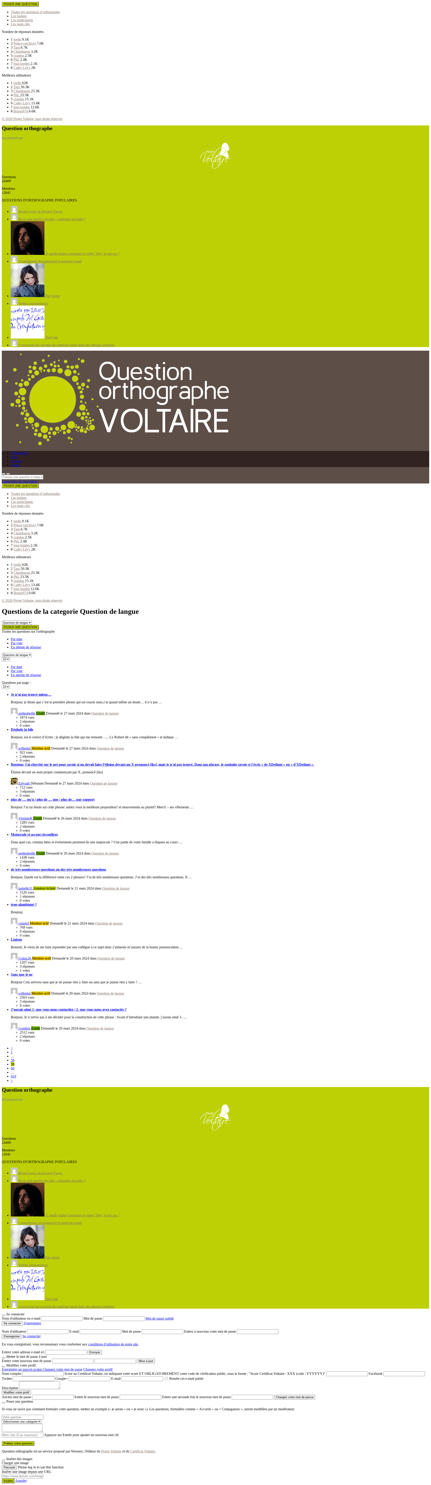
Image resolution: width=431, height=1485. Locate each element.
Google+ (61, 1378)
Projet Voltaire (111, 1451)
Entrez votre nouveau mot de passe (26, 1361)
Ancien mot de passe (16, 1397)
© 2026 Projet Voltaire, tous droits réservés (32, 119)
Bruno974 (21, 111)
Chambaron (22, 51)
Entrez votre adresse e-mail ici (23, 1352)
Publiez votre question (18, 1443)
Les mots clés (20, 24)
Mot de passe (93, 1318)
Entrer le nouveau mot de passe (97, 1397)
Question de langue (105, 713)
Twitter (7, 1378)
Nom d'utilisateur (14, 1331)
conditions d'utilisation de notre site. (113, 1344)
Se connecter (31, 1336)
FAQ (14, 457)
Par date (16, 639)
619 (13, 1076)
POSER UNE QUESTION (20, 4)
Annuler (21, 1481)
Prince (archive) (25, 43)
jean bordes (22, 64)
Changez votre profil (97, 1369)
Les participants (22, 20)
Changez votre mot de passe (62, 1369)
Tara (17, 47)
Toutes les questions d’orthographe (35, 12)
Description (10, 1388)
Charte (15, 465)
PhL (16, 59)
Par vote (16, 643)
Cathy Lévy (22, 68)
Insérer (8, 1481)
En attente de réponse (26, 647)
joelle (17, 39)
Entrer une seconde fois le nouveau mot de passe (196, 1397)
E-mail (74, 1331)
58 (12, 1060)
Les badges (19, 16)
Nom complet (11, 1374)
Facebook (376, 1374)
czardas (19, 55)
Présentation (19, 453)
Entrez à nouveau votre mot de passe (210, 1331)
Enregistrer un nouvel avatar (22, 1369)
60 (12, 1068)
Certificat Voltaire (142, 1451)
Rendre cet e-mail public (186, 1378)
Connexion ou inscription (20, 481)
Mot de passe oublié (159, 1318)
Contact (16, 461)
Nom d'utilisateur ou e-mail (21, 1318)
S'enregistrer (32, 1323)
